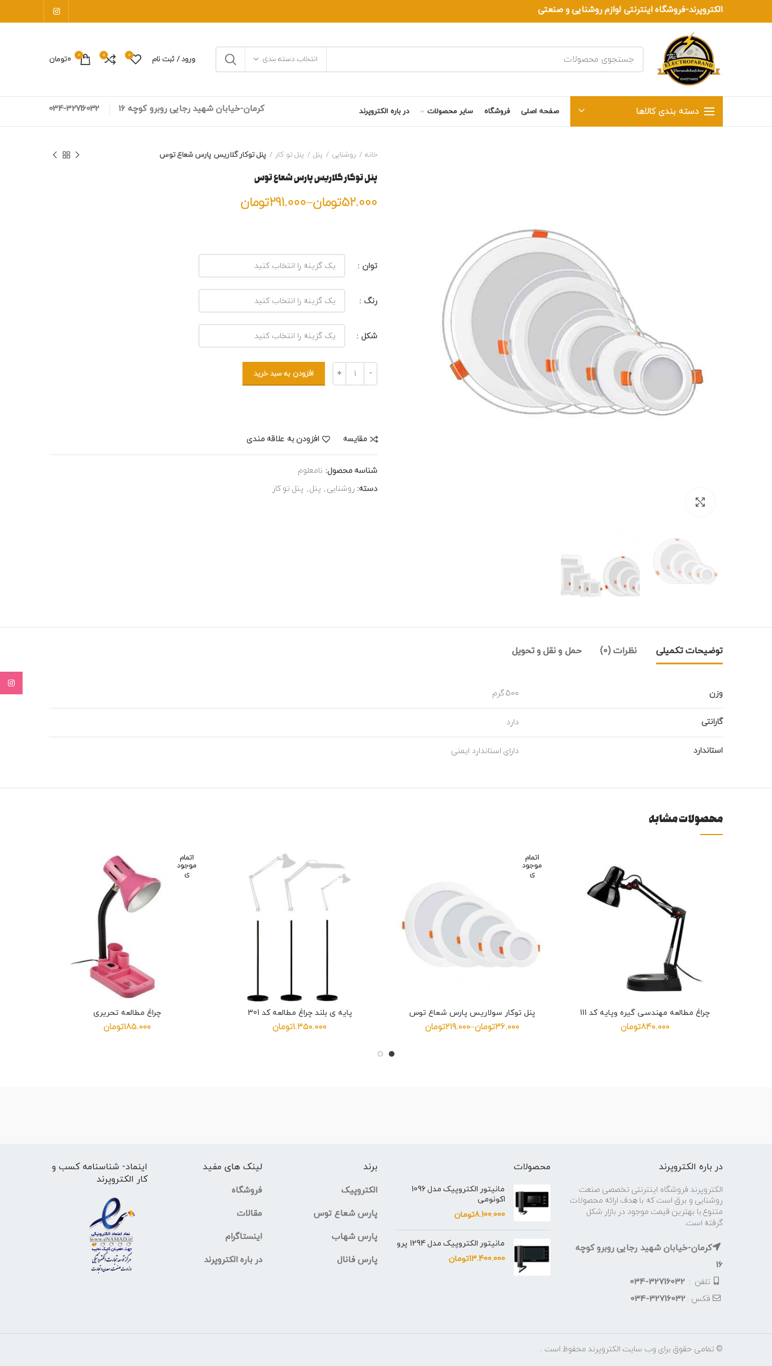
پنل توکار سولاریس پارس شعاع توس (472, 1013)
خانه (371, 155)
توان (369, 266)
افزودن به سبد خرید (284, 374)
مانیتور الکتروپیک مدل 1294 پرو (451, 1244)
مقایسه (355, 439)
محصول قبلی (77, 155)
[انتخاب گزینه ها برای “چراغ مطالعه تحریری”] (58, 891)
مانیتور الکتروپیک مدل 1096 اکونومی (458, 1195)
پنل (318, 155)
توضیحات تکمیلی (689, 651)
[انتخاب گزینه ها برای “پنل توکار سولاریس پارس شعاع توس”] (403, 891)
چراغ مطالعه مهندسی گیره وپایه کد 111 (645, 1013)
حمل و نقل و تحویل (547, 651)
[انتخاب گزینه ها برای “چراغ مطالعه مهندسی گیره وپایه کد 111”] (576, 891)
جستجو (230, 59)
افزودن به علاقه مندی (282, 439)
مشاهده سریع (576, 916)
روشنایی (344, 155)
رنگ (370, 301)
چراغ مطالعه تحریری (127, 1013)
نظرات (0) (618, 651)
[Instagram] (56, 11)
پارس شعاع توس (346, 1214)
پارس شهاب (355, 1237)
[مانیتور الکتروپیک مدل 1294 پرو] (532, 1257)
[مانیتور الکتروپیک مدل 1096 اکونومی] (532, 1203)
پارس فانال (357, 1260)
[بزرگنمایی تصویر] (700, 502)
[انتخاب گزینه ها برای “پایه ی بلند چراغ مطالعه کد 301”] (230, 891)
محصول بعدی (54, 155)
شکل (368, 336)
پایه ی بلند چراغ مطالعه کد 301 (300, 1013)
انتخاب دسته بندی (290, 59)
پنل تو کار (289, 155)
